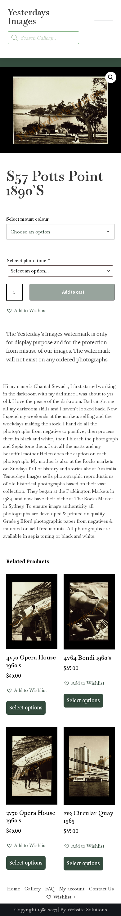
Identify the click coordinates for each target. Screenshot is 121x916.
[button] (107, 34)
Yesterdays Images (28, 17)
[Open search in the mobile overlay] (43, 38)
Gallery (33, 889)
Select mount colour (27, 219)
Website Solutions (87, 910)
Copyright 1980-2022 (35, 910)
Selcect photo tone (28, 260)
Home (13, 889)
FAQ (50, 889)
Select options (26, 708)
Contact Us (101, 889)
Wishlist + (64, 897)
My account (72, 889)
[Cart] (103, 14)
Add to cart (73, 292)
